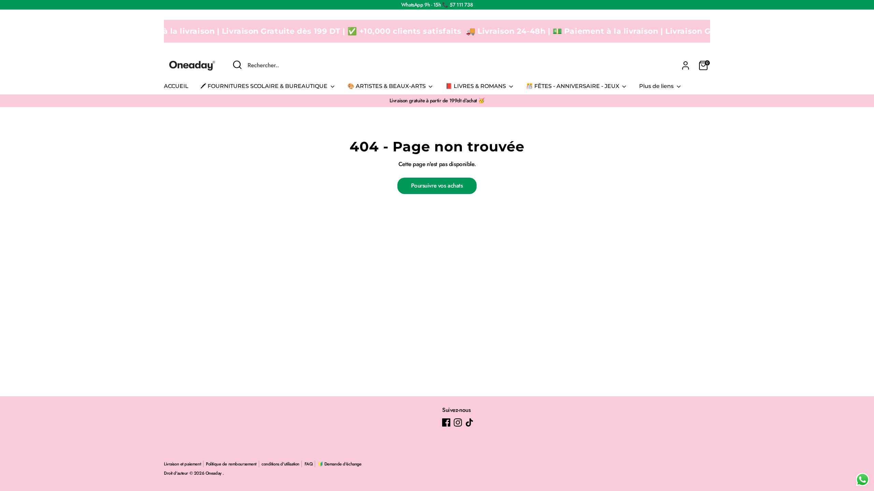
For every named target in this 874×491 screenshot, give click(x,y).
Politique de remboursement (231, 464)
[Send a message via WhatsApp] (863, 480)
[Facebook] (446, 422)
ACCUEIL (176, 86)
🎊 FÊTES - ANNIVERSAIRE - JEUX (573, 86)
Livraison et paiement (182, 464)
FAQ (309, 464)
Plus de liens (657, 86)
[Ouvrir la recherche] (237, 65)
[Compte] (685, 65)
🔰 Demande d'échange (340, 464)
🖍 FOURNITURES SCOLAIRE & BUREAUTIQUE (264, 86)
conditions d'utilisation (280, 464)
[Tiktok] (469, 422)
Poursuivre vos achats (437, 185)
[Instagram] (458, 422)
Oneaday (214, 473)
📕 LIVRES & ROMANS (476, 86)
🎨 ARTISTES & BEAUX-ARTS (387, 86)
